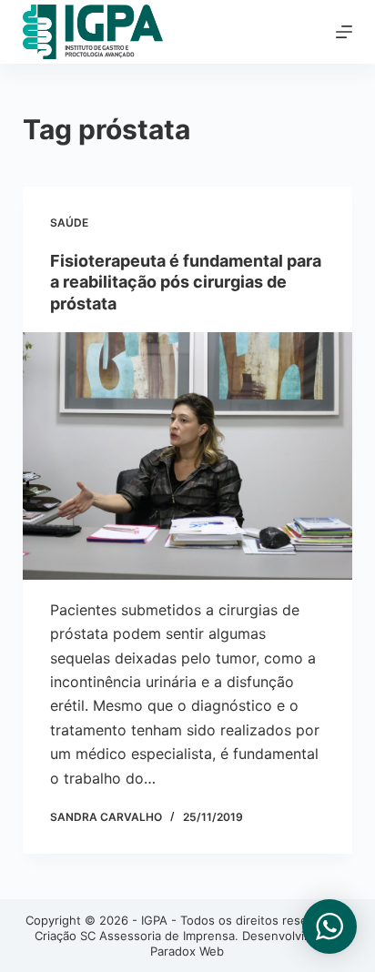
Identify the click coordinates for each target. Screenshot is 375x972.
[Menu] (344, 32)
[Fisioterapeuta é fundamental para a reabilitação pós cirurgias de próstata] (188, 456)
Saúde (69, 222)
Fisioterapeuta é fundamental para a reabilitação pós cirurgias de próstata (185, 282)
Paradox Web (187, 951)
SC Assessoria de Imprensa (157, 935)
